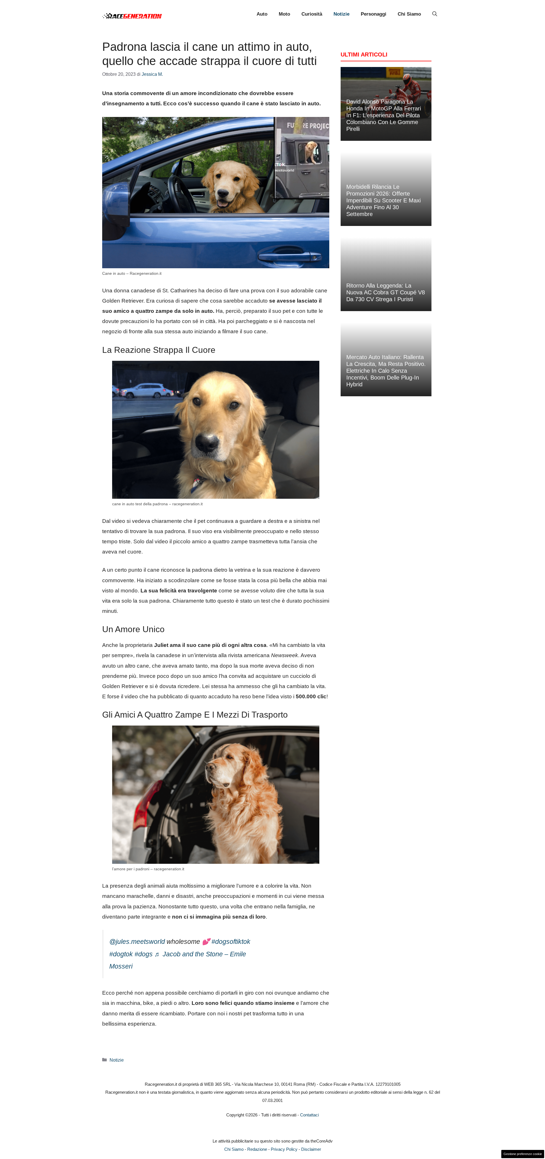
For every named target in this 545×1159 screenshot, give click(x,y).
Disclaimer (311, 1149)
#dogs (144, 954)
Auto (262, 14)
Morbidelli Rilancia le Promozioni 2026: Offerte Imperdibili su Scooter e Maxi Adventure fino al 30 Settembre (383, 200)
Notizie (341, 14)
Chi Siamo (409, 14)
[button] (435, 14)
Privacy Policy (284, 1149)
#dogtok (121, 954)
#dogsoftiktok (230, 941)
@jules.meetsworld (137, 941)
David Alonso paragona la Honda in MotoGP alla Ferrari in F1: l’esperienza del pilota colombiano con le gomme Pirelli (383, 115)
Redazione (257, 1149)
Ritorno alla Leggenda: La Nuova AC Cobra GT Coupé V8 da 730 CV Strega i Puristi (385, 292)
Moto (284, 14)
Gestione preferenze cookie (523, 1154)
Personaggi (373, 14)
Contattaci (309, 1114)
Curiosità (311, 14)
